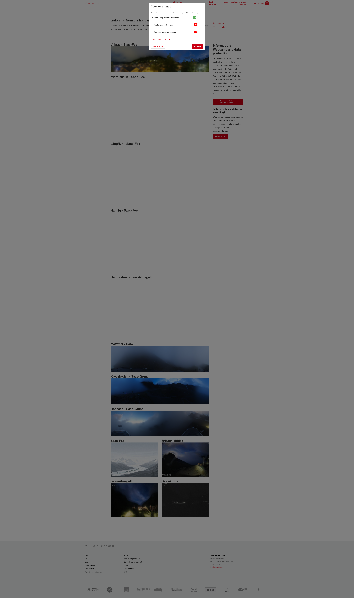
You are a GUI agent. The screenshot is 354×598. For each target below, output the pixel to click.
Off (196, 25)
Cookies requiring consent (165, 32)
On (195, 17)
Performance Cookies (163, 24)
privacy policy (156, 39)
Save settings (158, 46)
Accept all (197, 46)
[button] (195, 17)
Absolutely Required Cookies (166, 17)
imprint (168, 39)
